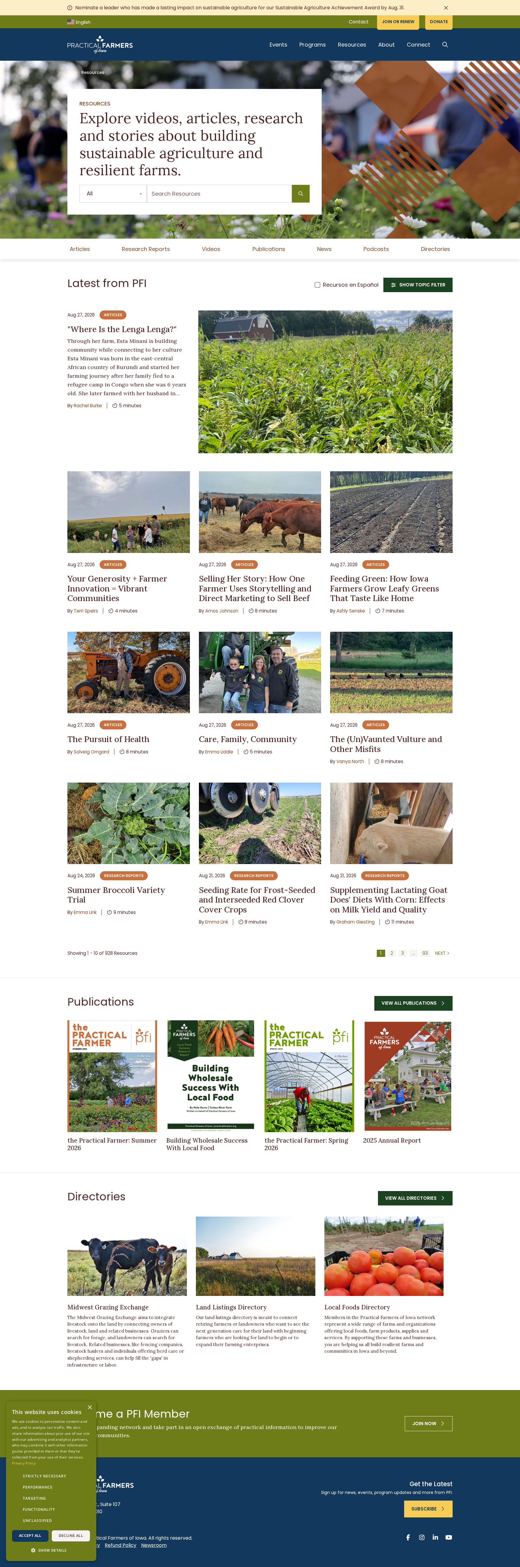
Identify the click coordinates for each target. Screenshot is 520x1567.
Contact (359, 21)
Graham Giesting (355, 922)
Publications (268, 249)
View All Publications (409, 1003)
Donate (439, 22)
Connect (418, 44)
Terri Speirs (86, 611)
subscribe (424, 1509)
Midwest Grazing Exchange (108, 1307)
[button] (51, 1550)
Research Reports (146, 249)
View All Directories (411, 1198)
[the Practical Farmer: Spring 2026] (309, 1076)
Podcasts (376, 249)
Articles (80, 249)
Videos (211, 249)
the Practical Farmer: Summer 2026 (112, 1144)
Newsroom (154, 1545)
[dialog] (51, 1481)
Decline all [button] (71, 1535)
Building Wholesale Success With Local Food (207, 1144)
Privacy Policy (24, 1463)
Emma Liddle (219, 752)
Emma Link (85, 912)
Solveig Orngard (91, 752)
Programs (312, 44)
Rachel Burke (88, 405)
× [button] (89, 1407)
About (386, 44)
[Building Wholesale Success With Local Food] (211, 1076)
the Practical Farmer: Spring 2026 (306, 1144)
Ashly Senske (350, 611)
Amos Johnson (221, 611)
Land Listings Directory (231, 1307)
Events (278, 44)
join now (424, 1423)
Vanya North (350, 761)
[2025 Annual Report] (408, 1076)
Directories (435, 249)
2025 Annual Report (392, 1140)
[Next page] (443, 953)
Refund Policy (120, 1545)
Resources (352, 44)
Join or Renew (398, 22)
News (324, 249)
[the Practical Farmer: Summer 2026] (112, 1076)
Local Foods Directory (357, 1307)
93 (425, 953)
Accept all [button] (30, 1535)
